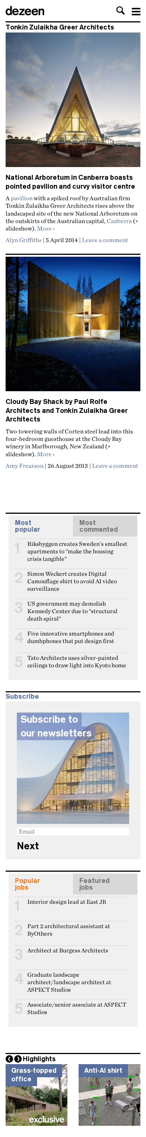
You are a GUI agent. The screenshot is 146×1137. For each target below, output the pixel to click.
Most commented (98, 526)
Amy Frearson (24, 465)
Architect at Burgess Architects (67, 950)
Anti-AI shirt (103, 1070)
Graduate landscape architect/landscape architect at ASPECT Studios (69, 978)
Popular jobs (27, 884)
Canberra (119, 221)
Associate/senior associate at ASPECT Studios (76, 1007)
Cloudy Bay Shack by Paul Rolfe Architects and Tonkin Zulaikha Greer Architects (67, 410)
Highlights (39, 1059)
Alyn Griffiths (24, 240)
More (46, 228)
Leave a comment (105, 240)
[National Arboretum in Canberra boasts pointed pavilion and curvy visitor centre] (73, 103)
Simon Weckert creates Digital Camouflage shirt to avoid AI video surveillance (72, 577)
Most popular (27, 526)
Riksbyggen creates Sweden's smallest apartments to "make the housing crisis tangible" (77, 547)
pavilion (22, 198)
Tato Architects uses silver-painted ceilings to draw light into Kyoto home (76, 661)
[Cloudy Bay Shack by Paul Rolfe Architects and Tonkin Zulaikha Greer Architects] (73, 327)
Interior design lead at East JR (66, 901)
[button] (120, 10)
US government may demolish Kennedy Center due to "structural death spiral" (72, 607)
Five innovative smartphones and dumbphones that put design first (70, 636)
